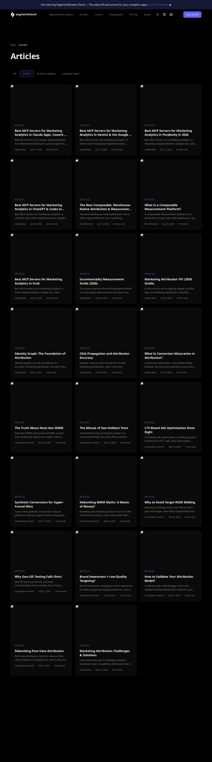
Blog (13, 44)
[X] (157, 14)
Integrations (116, 14)
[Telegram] (171, 14)
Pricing (133, 14)
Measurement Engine (61, 14)
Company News (70, 73)
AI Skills (84, 14)
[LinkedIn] (164, 15)
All (14, 73)
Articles (27, 73)
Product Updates (46, 73)
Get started (192, 14)
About (147, 14)
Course (99, 14)
